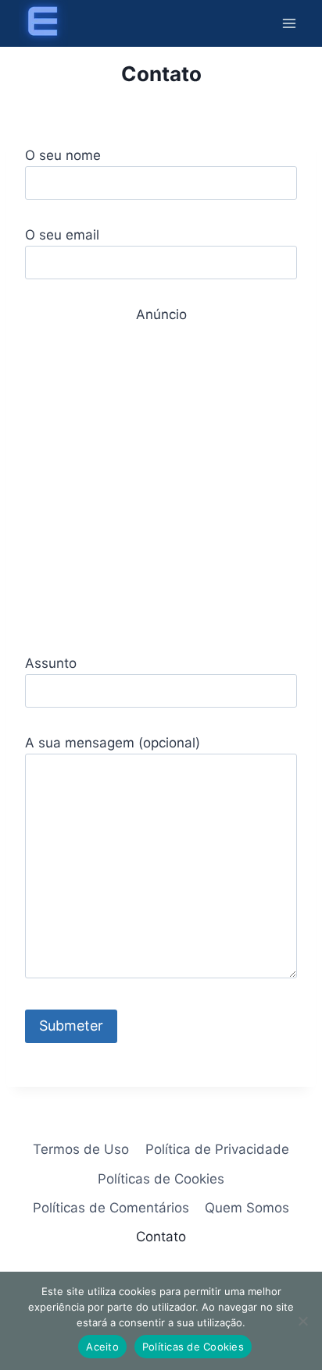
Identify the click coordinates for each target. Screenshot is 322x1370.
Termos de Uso (81, 1149)
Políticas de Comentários (111, 1208)
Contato (161, 1236)
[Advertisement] (161, 486)
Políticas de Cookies (161, 1179)
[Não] (302, 1321)
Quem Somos (247, 1208)
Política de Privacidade (217, 1149)
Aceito (102, 1346)
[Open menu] (288, 23)
